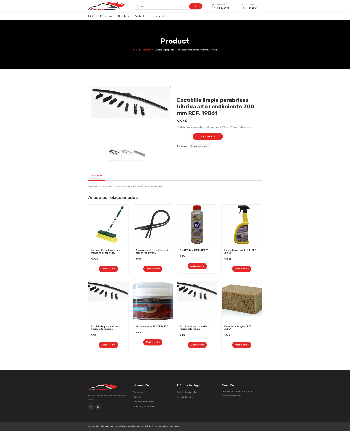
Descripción (96, 176)
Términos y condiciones (144, 406)
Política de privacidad (187, 392)
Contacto (140, 16)
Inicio (91, 16)
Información (158, 16)
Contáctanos (139, 392)
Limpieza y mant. (199, 146)
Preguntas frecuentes (143, 401)
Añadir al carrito (208, 136)
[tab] (96, 175)
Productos (106, 16)
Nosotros (123, 16)
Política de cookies (186, 397)
